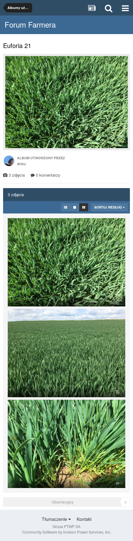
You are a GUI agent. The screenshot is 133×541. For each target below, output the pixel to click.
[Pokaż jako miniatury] (83, 207)
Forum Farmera (30, 24)
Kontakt (84, 519)
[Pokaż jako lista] (65, 207)
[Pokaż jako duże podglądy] (74, 207)
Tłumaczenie (55, 519)
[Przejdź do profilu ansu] (9, 161)
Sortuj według (108, 207)
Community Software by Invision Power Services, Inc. (66, 531)
